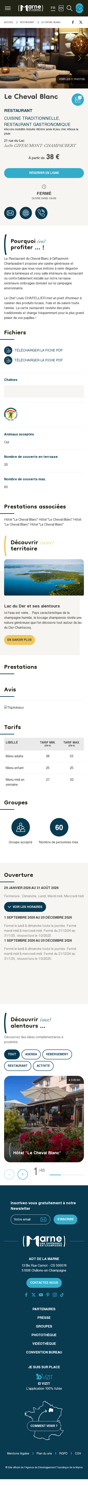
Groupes (44, 1326)
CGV (78, 1453)
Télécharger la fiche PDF (38, 350)
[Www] (26, 213)
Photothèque (44, 1335)
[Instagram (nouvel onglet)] (55, 1295)
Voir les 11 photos (72, 79)
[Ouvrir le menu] (7, 8)
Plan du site (44, 1453)
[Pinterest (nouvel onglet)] (47, 1295)
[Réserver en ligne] (79, 8)
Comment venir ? (44, 1426)
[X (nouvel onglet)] (34, 1295)
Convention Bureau (44, 1352)
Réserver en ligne (44, 173)
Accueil (8, 22)
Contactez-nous (44, 1282)
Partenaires (44, 1309)
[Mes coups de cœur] (61, 8)
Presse (44, 1318)
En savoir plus (19, 639)
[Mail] (10, 213)
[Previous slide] (8, 58)
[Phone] (41, 213)
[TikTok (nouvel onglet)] (62, 1295)
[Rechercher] (69, 8)
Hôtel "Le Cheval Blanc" (21, 519)
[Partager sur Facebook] (73, 22)
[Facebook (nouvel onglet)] (26, 1295)
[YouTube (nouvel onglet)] (41, 1295)
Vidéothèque (44, 1344)
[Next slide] (79, 58)
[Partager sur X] (81, 22)
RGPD (63, 1453)
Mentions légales (18, 1453)
